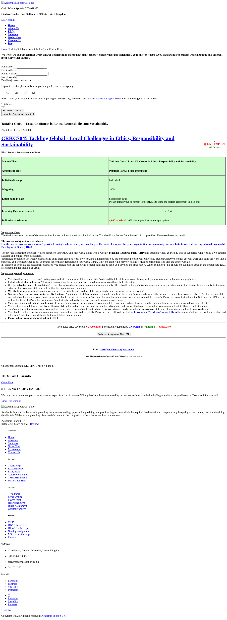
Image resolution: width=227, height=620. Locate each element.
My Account (7, 19)
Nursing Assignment (18, 531)
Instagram (13, 589)
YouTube (13, 586)
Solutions (13, 443)
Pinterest (12, 604)
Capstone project (17, 508)
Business (12, 583)
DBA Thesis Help (17, 525)
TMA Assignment (17, 477)
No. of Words (8, 77)
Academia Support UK (53, 615)
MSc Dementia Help (19, 534)
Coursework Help (17, 474)
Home (4, 49)
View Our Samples (11, 401)
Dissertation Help (17, 480)
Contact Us (14, 452)
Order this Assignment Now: (18, 114)
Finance (12, 537)
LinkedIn (13, 598)
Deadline (6, 80)
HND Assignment (17, 505)
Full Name (6, 66)
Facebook (13, 580)
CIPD (11, 522)
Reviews (34, 423)
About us (13, 440)
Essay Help (14, 471)
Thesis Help (14, 465)
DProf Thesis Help (18, 528)
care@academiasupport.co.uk (105, 98)
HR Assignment (16, 502)
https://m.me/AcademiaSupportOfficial (155, 312)
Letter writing (15, 496)
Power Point (14, 499)
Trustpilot (6, 610)
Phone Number (9, 73)
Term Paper (14, 493)
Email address (8, 70)
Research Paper (16, 468)
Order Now (7, 382)
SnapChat (13, 601)
